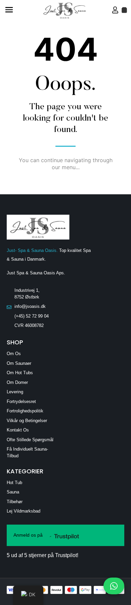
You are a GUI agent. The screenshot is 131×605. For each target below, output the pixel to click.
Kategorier (25, 471)
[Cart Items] (124, 10)
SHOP (15, 342)
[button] (8, 10)
